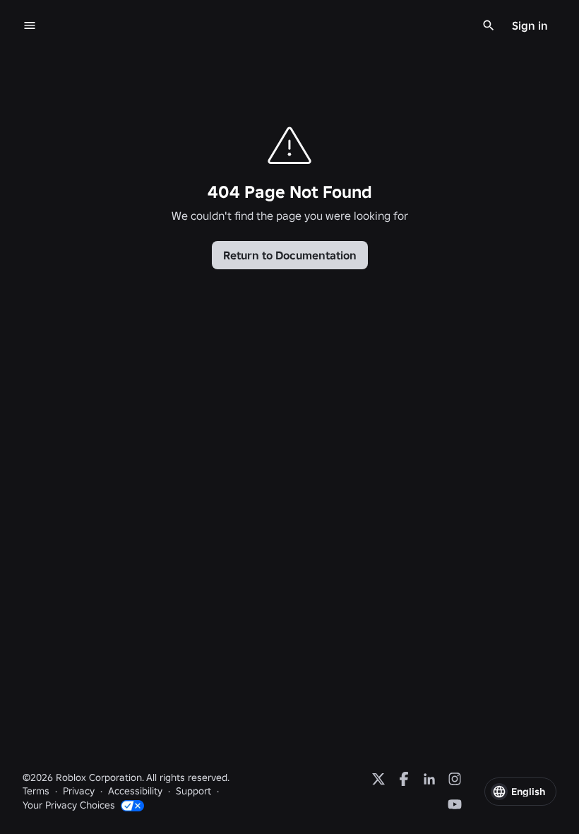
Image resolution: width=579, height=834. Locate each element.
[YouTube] (454, 804)
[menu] (29, 25)
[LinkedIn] (429, 779)
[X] (378, 779)
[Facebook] (404, 779)
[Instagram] (454, 779)
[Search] (488, 25)
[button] (520, 791)
